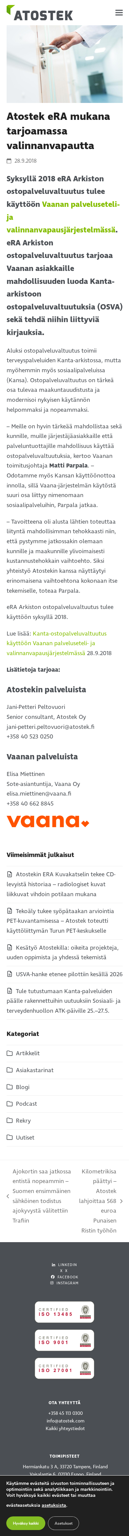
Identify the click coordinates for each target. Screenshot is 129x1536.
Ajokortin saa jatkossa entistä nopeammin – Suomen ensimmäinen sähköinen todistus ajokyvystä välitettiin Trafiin (39, 1196)
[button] (119, 13)
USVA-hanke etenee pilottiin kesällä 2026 (69, 974)
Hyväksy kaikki (26, 1523)
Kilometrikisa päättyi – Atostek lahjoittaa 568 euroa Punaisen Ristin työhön (97, 1201)
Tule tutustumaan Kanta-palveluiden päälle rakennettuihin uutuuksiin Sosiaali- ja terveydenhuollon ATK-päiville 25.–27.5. (64, 1001)
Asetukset (63, 1523)
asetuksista (54, 1505)
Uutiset (25, 1138)
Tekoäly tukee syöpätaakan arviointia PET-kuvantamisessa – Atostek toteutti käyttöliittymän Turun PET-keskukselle (60, 921)
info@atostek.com (65, 1421)
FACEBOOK (67, 1277)
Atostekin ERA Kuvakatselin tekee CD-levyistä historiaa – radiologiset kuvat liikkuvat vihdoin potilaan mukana (61, 884)
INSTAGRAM (67, 1283)
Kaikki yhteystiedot (65, 1428)
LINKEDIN (67, 1264)
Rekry (23, 1121)
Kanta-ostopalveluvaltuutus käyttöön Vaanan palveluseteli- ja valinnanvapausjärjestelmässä (57, 643)
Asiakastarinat (35, 1070)
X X (63, 1270)
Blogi (22, 1087)
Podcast (26, 1104)
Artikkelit (28, 1053)
